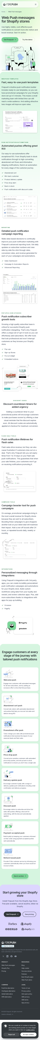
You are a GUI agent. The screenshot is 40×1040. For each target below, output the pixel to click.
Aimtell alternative (7, 994)
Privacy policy (26, 991)
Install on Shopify (6, 1014)
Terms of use (26, 988)
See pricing (29, 914)
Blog (23, 965)
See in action (19, 876)
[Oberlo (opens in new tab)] (11, 929)
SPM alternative (7, 997)
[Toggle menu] (36, 4)
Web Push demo (27, 980)
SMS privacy (26, 997)
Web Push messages (8, 965)
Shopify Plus (6, 968)
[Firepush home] (10, 4)
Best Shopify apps (27, 977)
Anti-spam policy (27, 994)
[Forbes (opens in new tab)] (12, 924)
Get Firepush (9, 40)
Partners (24, 974)
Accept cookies (28, 1034)
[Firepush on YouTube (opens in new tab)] (15, 956)
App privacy (25, 1003)
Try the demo (27, 40)
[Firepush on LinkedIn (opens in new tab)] (7, 956)
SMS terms (25, 1000)
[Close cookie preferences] (5, 1026)
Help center (25, 968)
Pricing (4, 971)
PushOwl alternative (8, 988)
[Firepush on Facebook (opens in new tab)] (11, 956)
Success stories (27, 971)
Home (3, 11)
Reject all (11, 1034)
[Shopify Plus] (28, 929)
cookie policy (30, 1030)
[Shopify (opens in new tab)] (26, 923)
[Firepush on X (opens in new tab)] (3, 956)
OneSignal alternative (8, 991)
